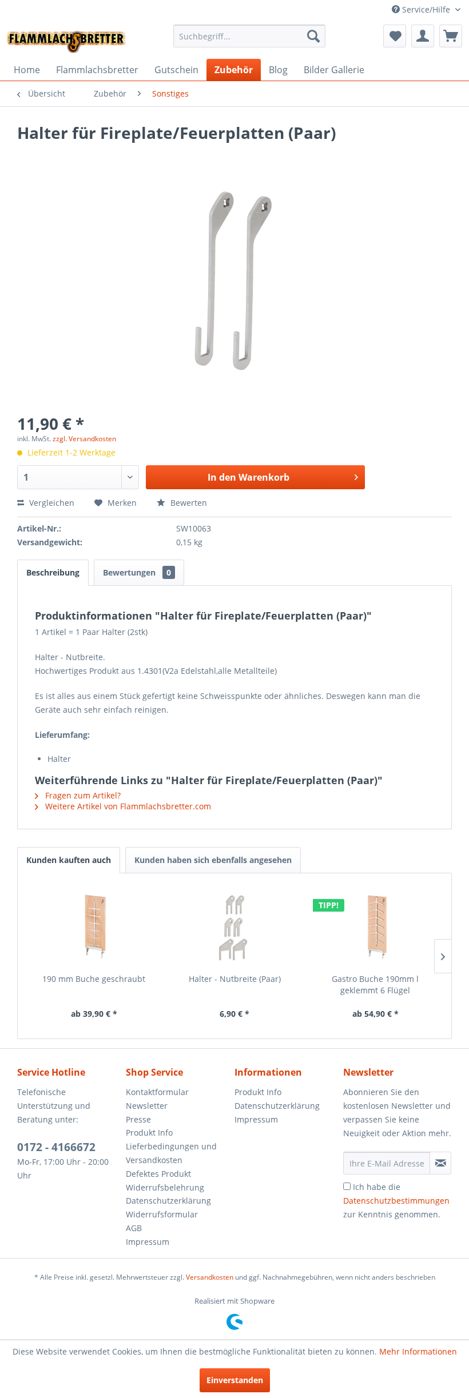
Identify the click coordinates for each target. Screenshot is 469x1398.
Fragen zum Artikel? (82, 795)
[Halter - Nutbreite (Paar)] (234, 928)
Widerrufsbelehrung (165, 1187)
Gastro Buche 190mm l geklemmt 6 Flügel (375, 984)
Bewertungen (137, 572)
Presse (138, 1119)
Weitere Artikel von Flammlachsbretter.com (127, 806)
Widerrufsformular (162, 1214)
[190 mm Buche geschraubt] (94, 928)
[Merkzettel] (394, 36)
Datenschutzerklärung (168, 1200)
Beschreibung (53, 572)
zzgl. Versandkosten (84, 439)
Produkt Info (149, 1132)
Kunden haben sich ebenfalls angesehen (213, 859)
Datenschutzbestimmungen (396, 1200)
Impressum (147, 1241)
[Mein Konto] (422, 36)
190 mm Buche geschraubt (93, 978)
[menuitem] (249, 36)
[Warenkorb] (450, 36)
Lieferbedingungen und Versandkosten (171, 1153)
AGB (134, 1228)
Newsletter (147, 1105)
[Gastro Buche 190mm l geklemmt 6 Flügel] (375, 928)
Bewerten (187, 502)
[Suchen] (313, 36)
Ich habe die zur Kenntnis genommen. (396, 1200)
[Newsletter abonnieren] (440, 1163)
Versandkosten (209, 1277)
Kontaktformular (157, 1092)
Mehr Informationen (418, 1351)
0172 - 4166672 (56, 1147)
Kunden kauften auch (68, 859)
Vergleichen (50, 502)
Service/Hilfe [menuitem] (426, 9)
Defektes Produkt (158, 1173)
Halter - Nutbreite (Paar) (235, 978)
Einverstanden (234, 1380)
